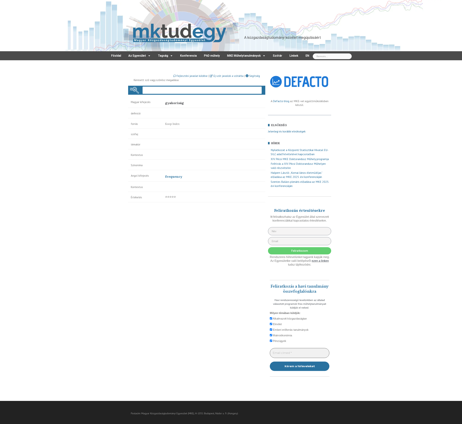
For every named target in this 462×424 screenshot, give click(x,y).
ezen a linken (320, 260)
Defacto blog (281, 101)
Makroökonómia (282, 335)
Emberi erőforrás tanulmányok (290, 329)
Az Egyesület (137, 55)
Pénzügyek (279, 340)
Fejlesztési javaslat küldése (192, 76)
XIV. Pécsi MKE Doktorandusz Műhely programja (300, 159)
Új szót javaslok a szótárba (228, 76)
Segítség (254, 76)
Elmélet (277, 324)
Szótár (277, 55)
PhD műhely (212, 55)
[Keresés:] (332, 56)
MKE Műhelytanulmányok (244, 55)
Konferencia (188, 55)
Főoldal (116, 55)
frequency (173, 176)
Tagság (163, 55)
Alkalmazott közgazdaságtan (289, 318)
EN (307, 55)
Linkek (293, 55)
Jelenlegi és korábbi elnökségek (287, 131)
